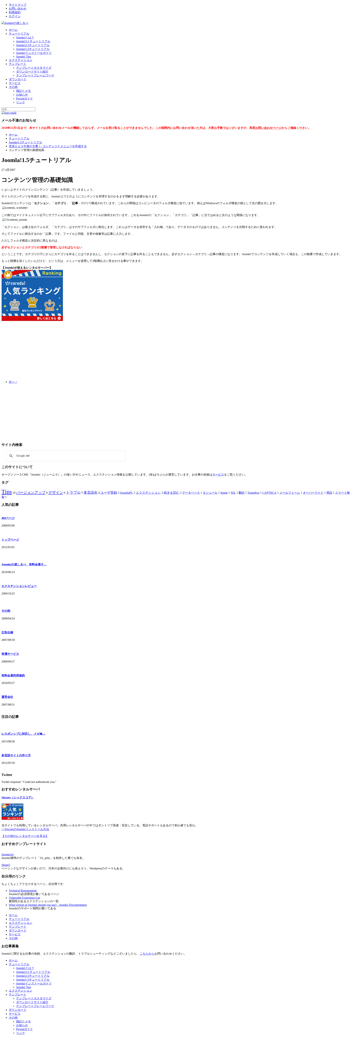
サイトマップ (17, 4)
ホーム (13, 29)
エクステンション (20, 60)
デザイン (55, 492)
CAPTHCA (269, 492)
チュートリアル (19, 33)
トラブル (73, 492)
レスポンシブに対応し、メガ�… (23, 733)
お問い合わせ (17, 8)
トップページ (10, 539)
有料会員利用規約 (13, 675)
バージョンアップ (30, 492)
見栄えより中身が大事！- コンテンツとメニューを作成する (48, 146)
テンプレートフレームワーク (35, 75)
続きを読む (171, 492)
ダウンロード (17, 79)
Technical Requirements (23, 890)
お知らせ (22, 94)
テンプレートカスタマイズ (33, 67)
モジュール (210, 492)
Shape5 (5, 864)
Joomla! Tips (23, 56)
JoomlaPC (126, 492)
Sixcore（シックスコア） (17, 797)
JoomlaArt (7, 854)
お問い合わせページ (268, 127)
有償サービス (10, 653)
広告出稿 (7, 632)
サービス (15, 83)
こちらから (147, 953)
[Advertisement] (32, 350)
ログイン (15, 16)
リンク (20, 102)
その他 (13, 87)
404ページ (8, 518)
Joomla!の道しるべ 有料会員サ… (24, 564)
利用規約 (15, 12)
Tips (6, 491)
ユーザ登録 (108, 492)
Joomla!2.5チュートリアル (33, 45)
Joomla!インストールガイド (34, 52)
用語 (329, 492)
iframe (224, 492)
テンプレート (17, 63)
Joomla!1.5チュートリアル (33, 49)
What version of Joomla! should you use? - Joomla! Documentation (48, 904)
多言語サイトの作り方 (16, 755)
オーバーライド (313, 492)
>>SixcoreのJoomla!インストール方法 (25, 829)
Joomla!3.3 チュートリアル (33, 41)
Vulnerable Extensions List (24, 897)
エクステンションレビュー (19, 586)
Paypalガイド (24, 98)
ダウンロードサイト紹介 (32, 71)
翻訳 (242, 492)
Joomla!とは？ (25, 37)
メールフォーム (289, 492)
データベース (191, 492)
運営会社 (7, 696)
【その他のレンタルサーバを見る (23, 836)
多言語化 (91, 492)
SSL (233, 492)
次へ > (13, 381)
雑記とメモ (23, 90)
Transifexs (253, 492)
